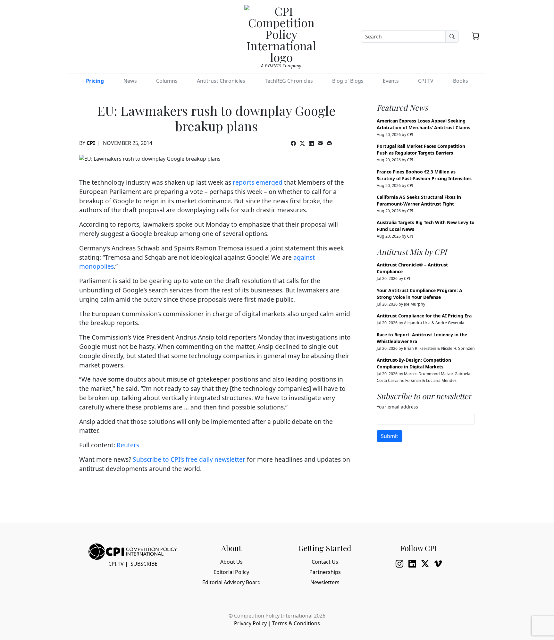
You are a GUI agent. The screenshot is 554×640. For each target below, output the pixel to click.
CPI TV (425, 80)
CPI (91, 143)
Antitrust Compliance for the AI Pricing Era (424, 316)
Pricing (95, 80)
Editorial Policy (231, 572)
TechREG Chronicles (289, 80)
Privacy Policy (250, 623)
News (130, 80)
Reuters (128, 445)
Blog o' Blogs (348, 80)
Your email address (397, 407)
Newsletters (325, 582)
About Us (231, 561)
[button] (476, 35)
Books (460, 80)
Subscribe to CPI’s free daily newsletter (189, 459)
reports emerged (257, 182)
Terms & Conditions (296, 623)
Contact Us (325, 561)
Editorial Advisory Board (231, 582)
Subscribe (143, 563)
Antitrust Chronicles (221, 80)
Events (391, 80)
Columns (167, 80)
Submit (389, 436)
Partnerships (325, 572)
